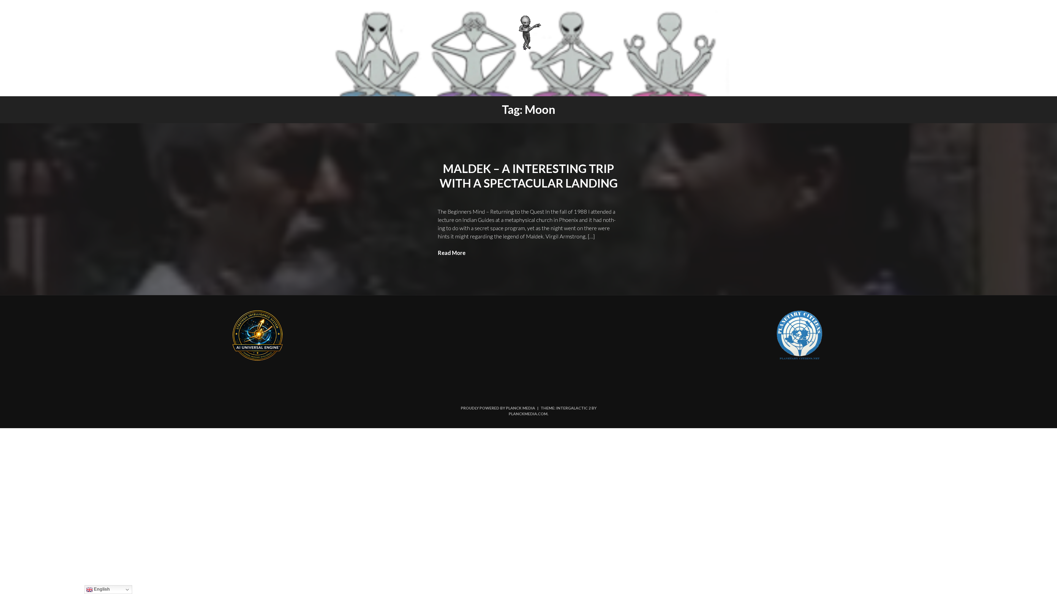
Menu (1036, 11)
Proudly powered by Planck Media (498, 408)
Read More (451, 252)
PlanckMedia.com (528, 413)
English (101, 589)
